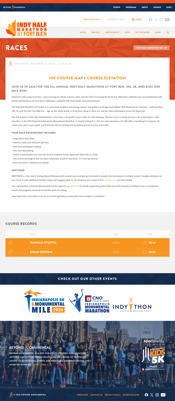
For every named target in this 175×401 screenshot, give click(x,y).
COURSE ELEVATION (106, 78)
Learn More (39, 364)
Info (127, 32)
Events (116, 7)
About (145, 7)
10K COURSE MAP (66, 78)
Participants (112, 32)
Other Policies (131, 394)
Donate (157, 7)
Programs (131, 7)
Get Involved (142, 32)
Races (83, 32)
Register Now (92, 19)
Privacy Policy (113, 394)
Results (96, 32)
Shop (169, 7)
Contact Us (96, 394)
